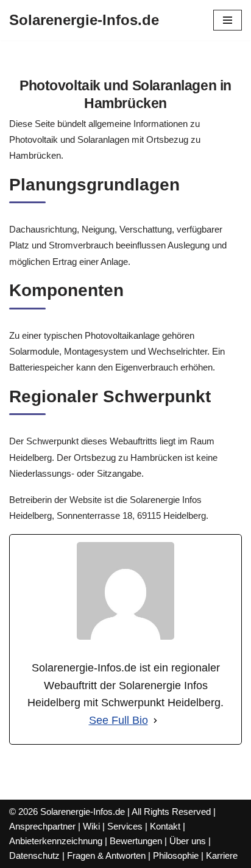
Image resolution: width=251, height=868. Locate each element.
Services (125, 826)
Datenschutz (34, 855)
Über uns (187, 841)
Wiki (91, 826)
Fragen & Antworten (106, 855)
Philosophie (176, 855)
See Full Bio (118, 720)
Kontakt (165, 826)
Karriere (222, 855)
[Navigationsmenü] (227, 20)
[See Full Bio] (155, 720)
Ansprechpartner (42, 826)
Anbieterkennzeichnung (55, 841)
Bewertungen (136, 841)
